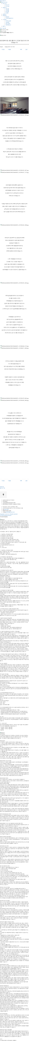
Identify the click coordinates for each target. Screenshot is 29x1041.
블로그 (4, 26)
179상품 (7, 10)
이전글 (3, 49)
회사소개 (4, 3)
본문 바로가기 (3, 0)
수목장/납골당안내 (9, 18)
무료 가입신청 (3, 28)
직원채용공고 (8, 24)
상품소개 (4, 7)
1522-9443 (6, 509)
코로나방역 (7, 23)
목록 (21, 49)
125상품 (7, 8)
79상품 (6, 12)
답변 (26, 49)
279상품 (7, 11)
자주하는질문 (8, 20)
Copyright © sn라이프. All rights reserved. (9, 514)
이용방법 (7, 22)
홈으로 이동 (2, 488)
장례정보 (4, 15)
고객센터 (4, 19)
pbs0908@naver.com (10, 512)
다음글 (9, 49)
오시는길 (7, 6)
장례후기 (4, 14)
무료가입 (2, 486)
